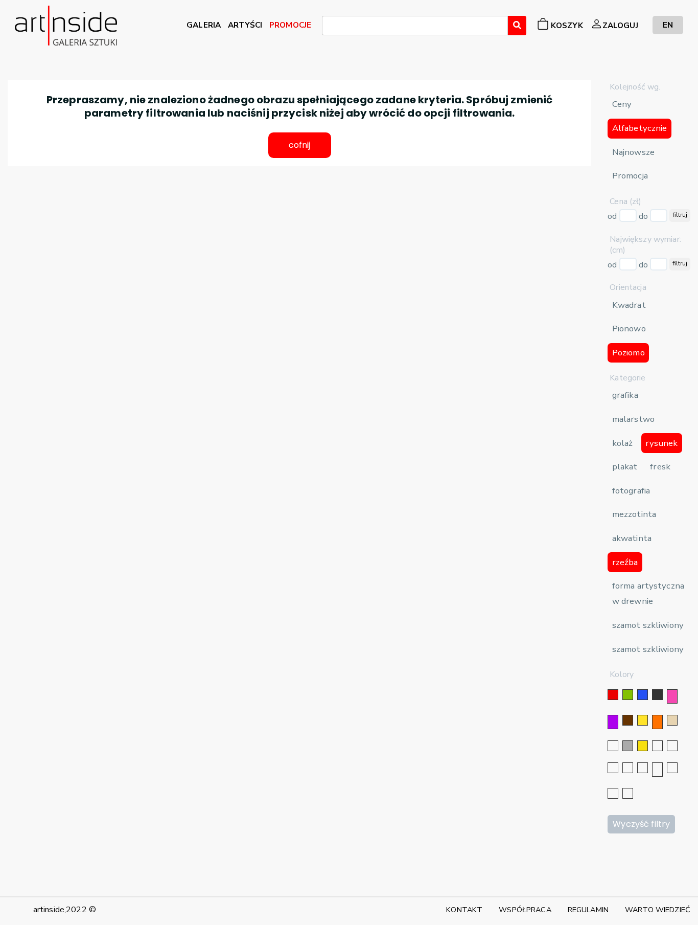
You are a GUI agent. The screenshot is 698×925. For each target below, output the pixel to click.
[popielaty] (672, 768)
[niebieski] (642, 695)
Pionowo (629, 328)
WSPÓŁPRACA (525, 910)
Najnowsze (633, 152)
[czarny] (657, 695)
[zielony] (628, 695)
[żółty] (642, 720)
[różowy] (672, 696)
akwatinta (632, 538)
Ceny (622, 104)
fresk (660, 466)
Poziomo (628, 352)
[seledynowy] (628, 793)
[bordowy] (613, 793)
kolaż (622, 443)
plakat (625, 466)
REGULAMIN (588, 910)
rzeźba (625, 562)
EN (668, 24)
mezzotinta (634, 514)
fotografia (631, 491)
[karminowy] (657, 769)
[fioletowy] (613, 722)
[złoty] (642, 746)
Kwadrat (629, 305)
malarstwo (633, 419)
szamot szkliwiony (648, 625)
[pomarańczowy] (657, 722)
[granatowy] (628, 768)
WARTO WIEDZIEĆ (657, 910)
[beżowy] (672, 720)
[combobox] (415, 25)
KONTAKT (464, 910)
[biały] (613, 746)
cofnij (300, 145)
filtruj (679, 215)
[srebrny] (657, 746)
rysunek (661, 443)
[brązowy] (628, 720)
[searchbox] (328, 27)
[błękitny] (642, 768)
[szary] (628, 746)
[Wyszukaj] (517, 25)
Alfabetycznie (639, 128)
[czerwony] (613, 695)
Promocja (630, 176)
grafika (625, 395)
